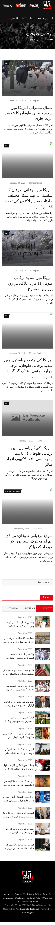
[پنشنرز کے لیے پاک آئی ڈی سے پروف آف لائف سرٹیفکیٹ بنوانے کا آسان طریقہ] (42, 622)
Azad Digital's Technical (27, 909)
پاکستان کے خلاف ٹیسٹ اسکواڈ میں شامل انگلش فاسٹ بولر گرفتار (21, 658)
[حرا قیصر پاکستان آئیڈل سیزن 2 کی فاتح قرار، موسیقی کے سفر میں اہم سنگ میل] (42, 797)
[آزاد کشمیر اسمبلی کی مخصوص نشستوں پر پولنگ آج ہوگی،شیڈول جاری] (42, 717)
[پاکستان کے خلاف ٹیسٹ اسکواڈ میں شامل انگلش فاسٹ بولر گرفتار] (42, 654)
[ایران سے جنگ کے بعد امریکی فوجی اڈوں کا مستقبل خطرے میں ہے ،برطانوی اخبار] (42, 749)
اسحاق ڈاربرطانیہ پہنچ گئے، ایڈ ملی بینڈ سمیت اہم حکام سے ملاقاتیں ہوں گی (18, 817)
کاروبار (14, 18)
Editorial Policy (34, 898)
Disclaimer (20, 898)
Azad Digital (28, 912)
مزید (7, 18)
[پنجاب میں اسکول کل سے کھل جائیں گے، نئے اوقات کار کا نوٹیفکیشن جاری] (42, 765)
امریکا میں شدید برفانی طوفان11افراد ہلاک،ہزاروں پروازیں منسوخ (29, 283)
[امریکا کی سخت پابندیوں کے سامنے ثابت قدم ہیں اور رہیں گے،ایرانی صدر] (42, 844)
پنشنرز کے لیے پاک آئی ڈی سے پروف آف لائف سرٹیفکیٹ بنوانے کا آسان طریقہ (19, 626)
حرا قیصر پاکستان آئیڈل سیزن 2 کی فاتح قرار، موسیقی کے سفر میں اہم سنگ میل (18, 801)
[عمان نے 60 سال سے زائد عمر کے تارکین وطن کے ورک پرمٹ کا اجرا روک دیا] (42, 638)
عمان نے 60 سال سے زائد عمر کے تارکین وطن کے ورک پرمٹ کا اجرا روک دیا (18, 642)
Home (47, 40)
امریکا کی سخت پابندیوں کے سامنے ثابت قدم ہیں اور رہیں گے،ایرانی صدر (18, 848)
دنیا (31, 18)
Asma (39, 441)
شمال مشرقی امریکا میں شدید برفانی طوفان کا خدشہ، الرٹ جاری (28, 113)
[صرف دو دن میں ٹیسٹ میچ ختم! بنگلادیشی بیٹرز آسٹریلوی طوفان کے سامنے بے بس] (42, 686)
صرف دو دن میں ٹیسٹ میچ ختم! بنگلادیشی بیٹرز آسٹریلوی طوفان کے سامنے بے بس (18, 690)
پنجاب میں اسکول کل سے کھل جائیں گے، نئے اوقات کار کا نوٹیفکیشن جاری (18, 769)
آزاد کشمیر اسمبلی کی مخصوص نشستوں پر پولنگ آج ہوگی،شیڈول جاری (19, 721)
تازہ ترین (49, 18)
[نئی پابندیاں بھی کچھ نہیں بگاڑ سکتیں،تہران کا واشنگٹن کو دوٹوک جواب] (42, 670)
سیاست (40, 18)
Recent (47, 608)
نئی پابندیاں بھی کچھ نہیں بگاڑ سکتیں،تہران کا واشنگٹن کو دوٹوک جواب (19, 674)
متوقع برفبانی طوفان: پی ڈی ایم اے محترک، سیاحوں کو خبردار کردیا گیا (29, 541)
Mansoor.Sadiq (35, 183)
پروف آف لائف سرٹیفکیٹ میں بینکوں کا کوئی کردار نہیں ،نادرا (18, 737)
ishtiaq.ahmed (36, 100)
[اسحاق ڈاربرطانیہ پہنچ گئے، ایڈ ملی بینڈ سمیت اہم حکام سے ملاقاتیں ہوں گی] (42, 813)
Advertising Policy (29, 901)
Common (13, 608)
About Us (8, 894)
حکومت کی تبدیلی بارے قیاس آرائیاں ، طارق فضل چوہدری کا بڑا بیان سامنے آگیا (19, 705)
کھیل (23, 18)
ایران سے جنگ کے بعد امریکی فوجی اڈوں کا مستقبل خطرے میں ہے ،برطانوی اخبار (19, 753)
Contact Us (20, 894)
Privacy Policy (34, 894)
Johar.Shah (37, 529)
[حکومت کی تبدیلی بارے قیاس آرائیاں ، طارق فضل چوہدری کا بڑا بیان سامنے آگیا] (42, 702)
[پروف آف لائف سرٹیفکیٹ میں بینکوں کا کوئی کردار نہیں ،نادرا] (42, 733)
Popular (30, 608)
